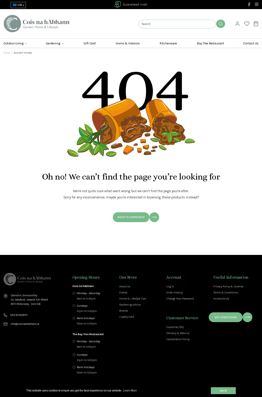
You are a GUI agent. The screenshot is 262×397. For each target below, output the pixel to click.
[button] (15, 43)
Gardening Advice (130, 304)
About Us (124, 286)
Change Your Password (180, 298)
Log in (170, 286)
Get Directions (225, 317)
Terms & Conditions (225, 292)
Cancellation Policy (177, 339)
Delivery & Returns (177, 333)
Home (7, 52)
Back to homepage (131, 217)
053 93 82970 (18, 315)
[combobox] (177, 24)
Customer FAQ (175, 327)
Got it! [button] (223, 390)
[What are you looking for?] (220, 24)
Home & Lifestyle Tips (132, 298)
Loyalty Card (126, 316)
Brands (123, 310)
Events (123, 292)
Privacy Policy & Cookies (228, 286)
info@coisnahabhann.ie (25, 324)
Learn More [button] (130, 390)
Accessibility (221, 298)
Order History (174, 292)
